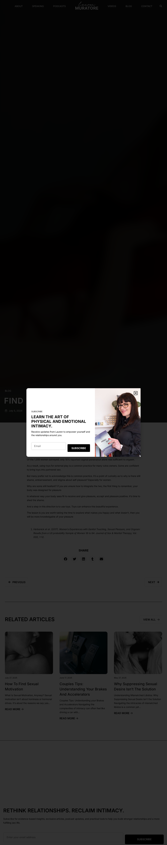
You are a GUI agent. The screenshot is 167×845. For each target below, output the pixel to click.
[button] (135, 393)
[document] (83, 422)
